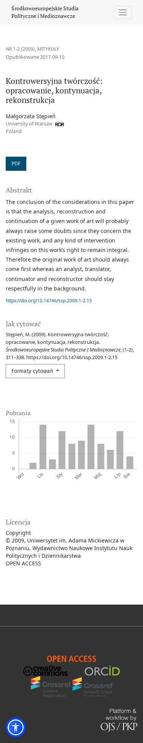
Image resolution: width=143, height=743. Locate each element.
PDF (16, 163)
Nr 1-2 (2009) (20, 49)
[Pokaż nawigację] (123, 12)
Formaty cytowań (33, 371)
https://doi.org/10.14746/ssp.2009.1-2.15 (49, 300)
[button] (16, 727)
